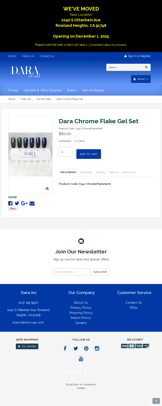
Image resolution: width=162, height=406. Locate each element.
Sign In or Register (139, 56)
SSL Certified (28, 346)
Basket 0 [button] (142, 79)
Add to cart (88, 154)
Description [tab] (68, 172)
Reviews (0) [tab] (129, 172)
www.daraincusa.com (28, 322)
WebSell (81, 388)
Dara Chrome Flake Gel (70, 98)
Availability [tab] (86, 172)
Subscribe (100, 271)
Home (11, 98)
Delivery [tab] (100, 172)
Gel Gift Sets (43, 98)
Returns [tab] (114, 172)
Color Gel (26, 98)
